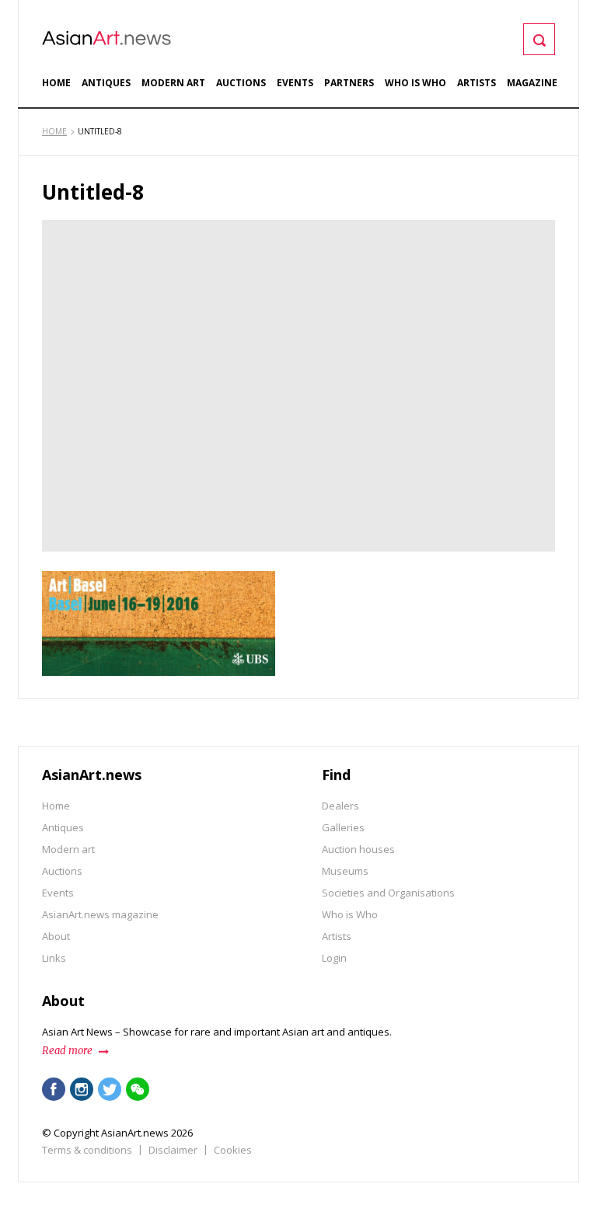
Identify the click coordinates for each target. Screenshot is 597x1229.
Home (56, 82)
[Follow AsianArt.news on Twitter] (109, 1089)
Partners (349, 82)
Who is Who (415, 82)
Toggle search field (539, 39)
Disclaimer (172, 1150)
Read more (67, 1050)
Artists (476, 82)
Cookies (233, 1150)
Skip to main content (114, 10)
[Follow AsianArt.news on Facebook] (53, 1089)
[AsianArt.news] (106, 38)
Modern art (173, 82)
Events (295, 82)
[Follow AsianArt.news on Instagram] (81, 1089)
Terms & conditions (87, 1150)
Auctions (241, 82)
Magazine (532, 82)
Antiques (106, 82)
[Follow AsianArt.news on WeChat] (137, 1089)
